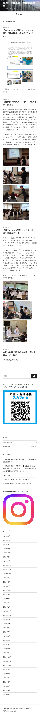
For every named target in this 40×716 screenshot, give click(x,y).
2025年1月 (6, 607)
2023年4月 (6, 690)
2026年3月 (6, 553)
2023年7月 (6, 678)
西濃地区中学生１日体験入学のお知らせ (17, 484)
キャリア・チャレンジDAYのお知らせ (16, 479)
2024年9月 (6, 624)
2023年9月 (6, 669)
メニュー (21, 14)
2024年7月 (6, 632)
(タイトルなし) (8, 475)
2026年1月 (6, 561)
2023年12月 (7, 657)
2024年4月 (6, 644)
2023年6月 (6, 682)
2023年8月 (6, 674)
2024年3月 (6, 649)
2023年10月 (7, 665)
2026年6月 (6, 544)
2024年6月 (6, 636)
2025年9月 (6, 578)
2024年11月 (7, 615)
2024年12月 (7, 611)
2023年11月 (7, 661)
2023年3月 (6, 694)
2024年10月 (7, 619)
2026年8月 (6, 536)
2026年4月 (6, 549)
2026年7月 (6, 540)
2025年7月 (6, 586)
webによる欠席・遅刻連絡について (15, 384)
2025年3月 (6, 598)
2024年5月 (6, 640)
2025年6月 (6, 590)
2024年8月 (6, 628)
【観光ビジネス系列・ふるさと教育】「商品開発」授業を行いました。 (18, 33)
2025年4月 (6, 594)
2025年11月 (7, 569)
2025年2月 (6, 603)
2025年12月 (7, 565)
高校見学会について (11, 360)
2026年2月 (6, 557)
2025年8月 (6, 582)
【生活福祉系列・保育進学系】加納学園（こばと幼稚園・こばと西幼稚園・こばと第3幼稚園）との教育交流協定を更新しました (20, 468)
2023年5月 (6, 686)
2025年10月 (7, 574)
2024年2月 (6, 653)
